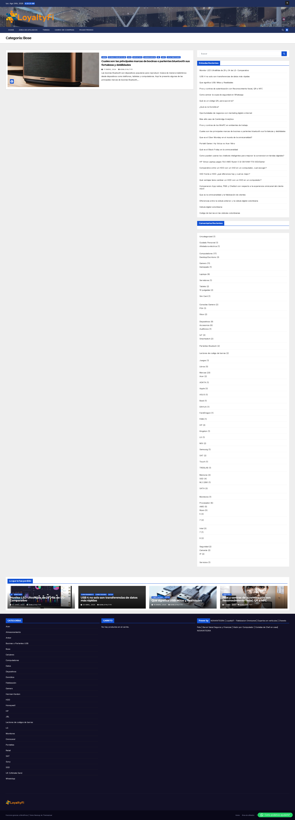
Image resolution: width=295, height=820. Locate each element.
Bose (129, 57)
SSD (8, 767)
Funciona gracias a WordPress (17, 815)
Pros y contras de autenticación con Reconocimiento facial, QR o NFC (231, 88)
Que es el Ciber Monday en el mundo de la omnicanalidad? (225, 137)
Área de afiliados (28, 30)
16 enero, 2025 (160, 605)
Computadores (101, 594)
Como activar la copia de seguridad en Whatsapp (221, 95)
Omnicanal (227, 594)
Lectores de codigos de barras (19, 722)
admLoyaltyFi (126, 69)
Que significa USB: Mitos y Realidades (216, 82)
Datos (110, 594)
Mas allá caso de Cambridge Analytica (216, 119)
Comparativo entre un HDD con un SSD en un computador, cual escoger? (233, 168)
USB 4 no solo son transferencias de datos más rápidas (224, 76)
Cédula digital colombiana (210, 207)
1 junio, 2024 (230, 605)
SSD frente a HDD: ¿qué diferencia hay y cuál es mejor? (224, 174)
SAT (8, 756)
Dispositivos (137, 57)
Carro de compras (64, 30)
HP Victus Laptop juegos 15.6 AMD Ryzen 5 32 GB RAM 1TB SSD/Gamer (232, 162)
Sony (163, 57)
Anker (104, 57)
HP (7, 711)
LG (11, 594)
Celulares (10, 655)
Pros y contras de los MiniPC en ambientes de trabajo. (223, 125)
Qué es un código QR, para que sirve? (216, 101)
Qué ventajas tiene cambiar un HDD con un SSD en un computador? (230, 180)
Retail (8, 750)
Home (11, 30)
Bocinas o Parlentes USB (116, 57)
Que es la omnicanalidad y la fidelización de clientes (222, 195)
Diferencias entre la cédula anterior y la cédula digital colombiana (228, 201)
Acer (8, 626)
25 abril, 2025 (89, 605)
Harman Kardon (149, 57)
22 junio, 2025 (18, 605)
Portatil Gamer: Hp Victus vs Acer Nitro (217, 143)
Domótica (10, 677)
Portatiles (10, 745)
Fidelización (11, 683)
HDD (8, 700)
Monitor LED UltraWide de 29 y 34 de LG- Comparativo (224, 70)
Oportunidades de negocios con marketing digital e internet (225, 113)
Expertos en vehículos (267, 620)
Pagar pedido (86, 30)
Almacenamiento (87, 594)
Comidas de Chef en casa (266, 627)
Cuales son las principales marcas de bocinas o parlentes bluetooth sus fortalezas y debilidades (242, 131)
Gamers (9, 688)
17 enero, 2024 (110, 69)
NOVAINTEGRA (217, 620)
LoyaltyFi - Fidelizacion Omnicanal (241, 620)
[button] (283, 30)
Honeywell (10, 705)
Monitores (18, 594)
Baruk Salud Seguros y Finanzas (217, 627)
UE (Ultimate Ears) (173, 57)
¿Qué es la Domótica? (209, 107)
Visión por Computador (243, 627)
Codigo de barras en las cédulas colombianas (219, 213)
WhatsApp (10, 778)
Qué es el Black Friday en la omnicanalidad (218, 149)
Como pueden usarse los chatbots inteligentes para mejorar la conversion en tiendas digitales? (241, 156)
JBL (158, 57)
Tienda (46, 30)
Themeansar (47, 815)
